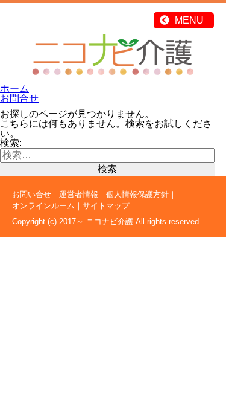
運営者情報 (78, 194)
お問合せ (19, 98)
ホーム (14, 88)
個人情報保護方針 (137, 194)
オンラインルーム (43, 205)
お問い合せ (31, 194)
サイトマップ (106, 205)
